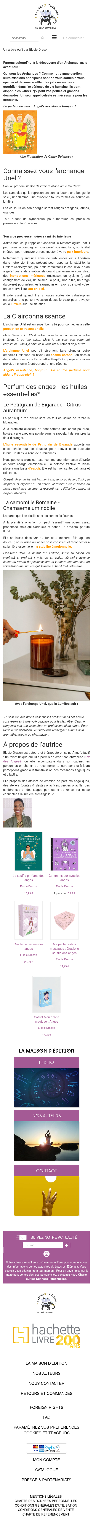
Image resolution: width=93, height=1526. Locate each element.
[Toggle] (54, 37)
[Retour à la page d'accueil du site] (46, 16)
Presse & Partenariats (46, 1479)
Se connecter (73, 37)
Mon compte (46, 1459)
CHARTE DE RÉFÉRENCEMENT (45, 1514)
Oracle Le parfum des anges (28, 946)
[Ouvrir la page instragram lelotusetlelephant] (46, 1253)
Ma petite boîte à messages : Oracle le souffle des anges (64, 948)
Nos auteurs (46, 1115)
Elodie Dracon (28, 886)
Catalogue (46, 1469)
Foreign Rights (46, 1407)
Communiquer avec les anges (64, 877)
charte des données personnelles (46, 1500)
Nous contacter (46, 1383)
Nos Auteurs (47, 1373)
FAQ (46, 1417)
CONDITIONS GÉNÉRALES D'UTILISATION (46, 1505)
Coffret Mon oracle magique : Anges (46, 1019)
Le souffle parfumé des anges (28, 877)
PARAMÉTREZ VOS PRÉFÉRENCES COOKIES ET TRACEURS (46, 1429)
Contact (46, 1170)
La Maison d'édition (46, 1363)
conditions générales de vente (46, 1509)
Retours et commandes (46, 1393)
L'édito (46, 1062)
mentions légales (46, 1496)
